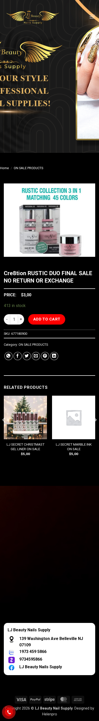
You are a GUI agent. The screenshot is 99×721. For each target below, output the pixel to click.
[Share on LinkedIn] (54, 356)
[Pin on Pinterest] (45, 356)
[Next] (95, 430)
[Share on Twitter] (27, 356)
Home (4, 168)
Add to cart (46, 319)
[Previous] (4, 430)
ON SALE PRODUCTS (28, 168)
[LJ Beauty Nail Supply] (35, 17)
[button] (92, 16)
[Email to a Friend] (36, 356)
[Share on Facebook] (17, 356)
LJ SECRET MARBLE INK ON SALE (74, 446)
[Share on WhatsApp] (8, 356)
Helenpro (49, 714)
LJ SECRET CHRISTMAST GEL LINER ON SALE (25, 446)
